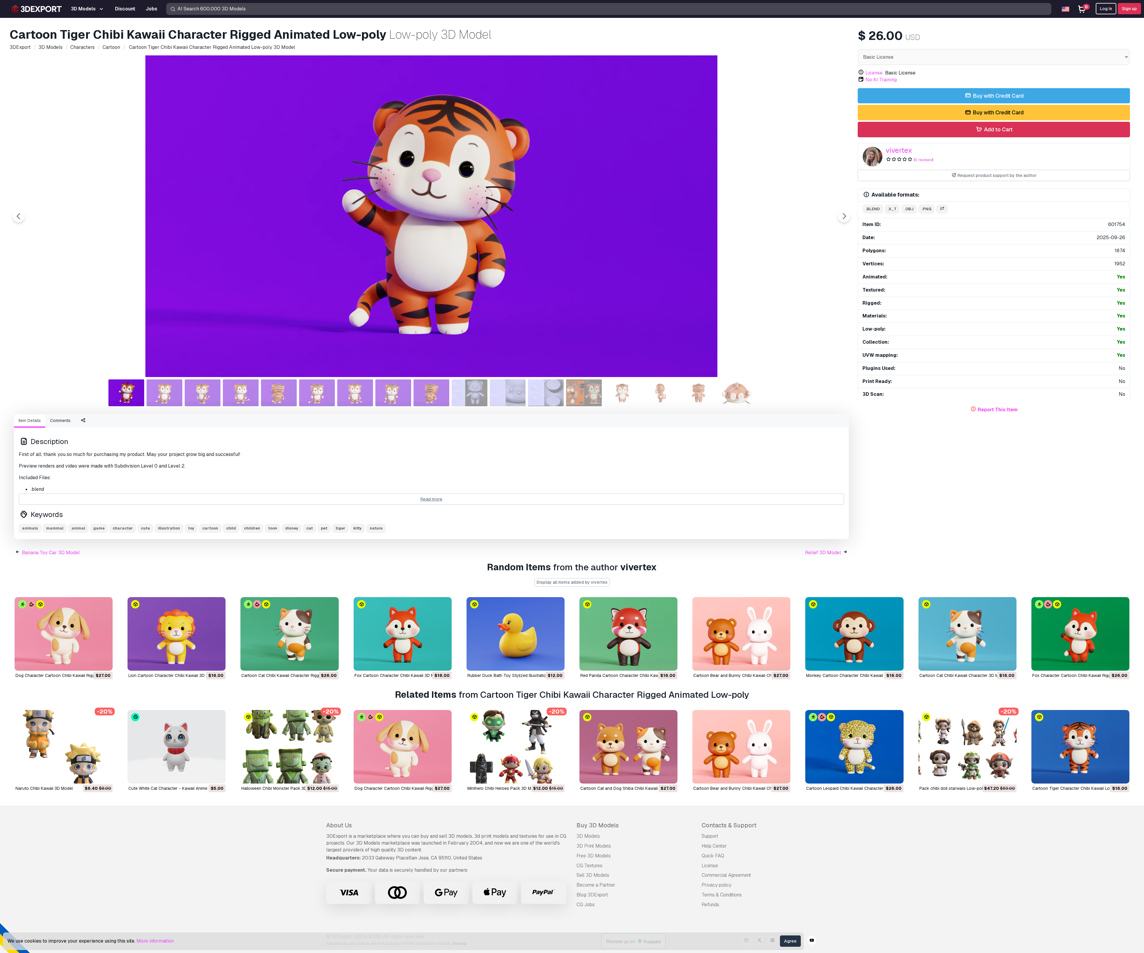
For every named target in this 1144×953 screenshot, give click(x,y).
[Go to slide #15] (660, 392)
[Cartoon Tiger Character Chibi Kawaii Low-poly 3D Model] (1080, 747)
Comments (60, 420)
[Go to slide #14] (622, 392)
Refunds (710, 904)
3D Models (588, 836)
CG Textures (589, 865)
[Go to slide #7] (355, 392)
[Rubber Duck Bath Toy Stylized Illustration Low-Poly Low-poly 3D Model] (516, 634)
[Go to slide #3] (202, 392)
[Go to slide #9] (431, 392)
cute (145, 528)
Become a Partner (595, 885)
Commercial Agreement (726, 875)
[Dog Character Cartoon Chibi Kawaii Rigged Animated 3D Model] (64, 634)
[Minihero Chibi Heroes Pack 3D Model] (516, 747)
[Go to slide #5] (279, 392)
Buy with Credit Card (998, 95)
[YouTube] (812, 941)
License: (874, 73)
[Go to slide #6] (317, 392)
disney (291, 528)
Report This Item (998, 410)
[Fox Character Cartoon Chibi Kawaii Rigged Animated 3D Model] (1080, 634)
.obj (909, 208)
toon (272, 528)
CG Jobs (585, 904)
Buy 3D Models (597, 825)
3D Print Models (593, 846)
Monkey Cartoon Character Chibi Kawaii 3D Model (854, 675)
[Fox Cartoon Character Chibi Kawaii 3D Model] (403, 634)
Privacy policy (716, 885)
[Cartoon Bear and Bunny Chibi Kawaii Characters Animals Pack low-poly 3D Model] (741, 634)
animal (78, 528)
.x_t (892, 208)
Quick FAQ (713, 856)
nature (376, 528)
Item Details (29, 420)
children (252, 528)
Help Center (714, 846)
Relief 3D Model (823, 552)
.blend (873, 208)
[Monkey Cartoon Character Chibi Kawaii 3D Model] (854, 634)
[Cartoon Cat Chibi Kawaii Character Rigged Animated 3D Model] (289, 634)
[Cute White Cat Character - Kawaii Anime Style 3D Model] (177, 747)
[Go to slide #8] (393, 392)
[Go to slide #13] (584, 392)
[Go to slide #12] (546, 392)
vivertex (899, 150)
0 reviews (923, 159)
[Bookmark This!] (104, 662)
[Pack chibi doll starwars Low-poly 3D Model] (967, 747)
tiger (340, 528)
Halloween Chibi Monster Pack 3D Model (280, 788)
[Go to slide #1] (126, 392)
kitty (357, 528)
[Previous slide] (19, 216)
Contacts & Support (729, 825)
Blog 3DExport (592, 895)
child (231, 528)
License (710, 865)
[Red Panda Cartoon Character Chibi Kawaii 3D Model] (628, 634)
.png (926, 208)
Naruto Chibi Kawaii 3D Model (44, 788)
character (123, 528)
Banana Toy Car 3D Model (51, 552)
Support (710, 836)
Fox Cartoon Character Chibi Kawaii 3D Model (399, 675)
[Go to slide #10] (469, 392)
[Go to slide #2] (164, 392)
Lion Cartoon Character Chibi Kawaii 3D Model (172, 675)
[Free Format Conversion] (942, 209)
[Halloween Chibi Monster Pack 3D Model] (289, 747)
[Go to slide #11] (508, 392)
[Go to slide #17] (736, 392)
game (99, 528)
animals (30, 528)
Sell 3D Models (592, 875)
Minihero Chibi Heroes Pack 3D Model (503, 788)
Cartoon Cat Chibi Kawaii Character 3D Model (963, 675)
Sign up (1129, 8)
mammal (54, 528)
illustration (169, 528)
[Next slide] (844, 216)
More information (155, 941)
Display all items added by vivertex (572, 582)
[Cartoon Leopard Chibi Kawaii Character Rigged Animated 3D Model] (854, 747)
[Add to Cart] (91, 662)
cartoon (210, 528)
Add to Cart (998, 129)
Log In (1106, 8)
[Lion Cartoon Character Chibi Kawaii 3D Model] (177, 634)
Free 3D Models (593, 856)
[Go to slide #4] (241, 392)
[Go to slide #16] (698, 392)
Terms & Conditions (722, 895)
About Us (339, 825)
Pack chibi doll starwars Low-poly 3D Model (962, 788)
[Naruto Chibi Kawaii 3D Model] (64, 747)
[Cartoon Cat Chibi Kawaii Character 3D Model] (967, 634)
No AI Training (881, 80)
